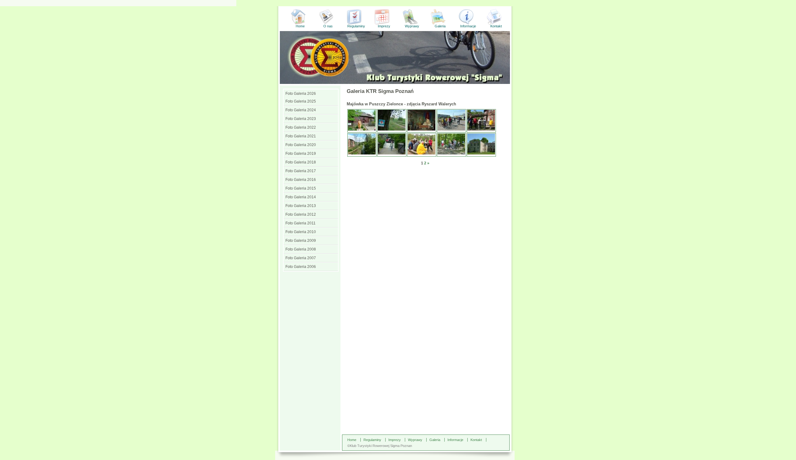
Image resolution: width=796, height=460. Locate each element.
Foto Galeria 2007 (300, 258)
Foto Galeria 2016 (300, 179)
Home (300, 26)
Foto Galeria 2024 (300, 110)
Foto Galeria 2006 (300, 266)
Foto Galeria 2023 (300, 119)
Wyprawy (412, 26)
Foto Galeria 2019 (300, 153)
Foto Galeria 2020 (300, 145)
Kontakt (496, 26)
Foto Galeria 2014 (300, 197)
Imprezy (384, 26)
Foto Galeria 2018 (300, 162)
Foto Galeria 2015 (300, 188)
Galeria (440, 26)
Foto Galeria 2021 (300, 136)
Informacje (468, 26)
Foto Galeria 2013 (300, 206)
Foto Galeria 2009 (300, 240)
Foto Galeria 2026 (300, 93)
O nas (328, 26)
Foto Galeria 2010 (300, 232)
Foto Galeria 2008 (300, 249)
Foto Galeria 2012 (300, 214)
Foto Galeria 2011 (300, 223)
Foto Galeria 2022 (300, 127)
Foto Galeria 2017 (300, 171)
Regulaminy (356, 26)
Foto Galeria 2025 (300, 101)
